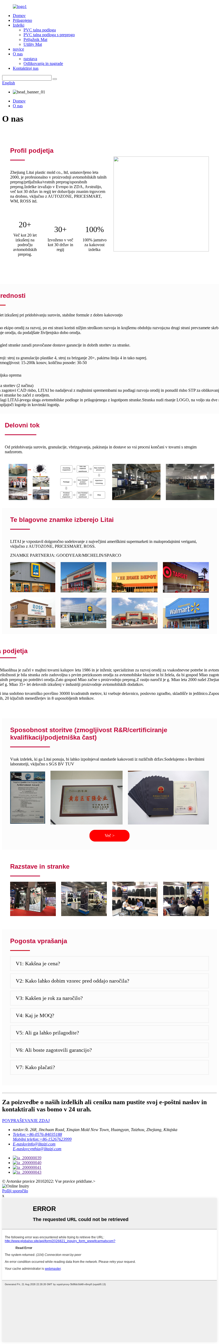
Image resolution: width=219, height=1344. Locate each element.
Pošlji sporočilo (15, 1191)
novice (18, 49)
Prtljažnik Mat (35, 39)
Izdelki (18, 25)
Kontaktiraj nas (25, 68)
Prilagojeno (22, 20)
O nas (18, 54)
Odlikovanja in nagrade (43, 63)
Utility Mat (33, 44)
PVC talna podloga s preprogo (49, 34)
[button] (109, 836)
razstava (30, 58)
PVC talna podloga (40, 30)
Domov (19, 15)
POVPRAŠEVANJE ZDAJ (26, 1120)
